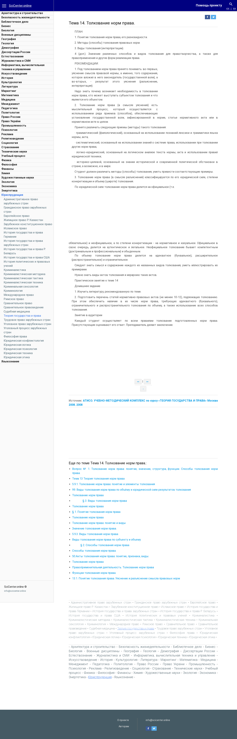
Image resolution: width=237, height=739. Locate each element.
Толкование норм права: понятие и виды (99, 523)
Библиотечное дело (14, 21)
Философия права (15, 336)
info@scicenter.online (15, 591)
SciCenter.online (20, 5)
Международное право (19, 295)
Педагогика (9, 108)
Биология (7, 30)
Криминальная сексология (21, 286)
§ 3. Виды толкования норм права (99, 500)
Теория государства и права (22, 315)
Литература (9, 86)
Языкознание (10, 361)
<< (227, 8)
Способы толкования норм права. (94, 550)
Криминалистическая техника (23, 282)
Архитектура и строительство (22, 13)
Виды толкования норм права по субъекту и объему (106, 539)
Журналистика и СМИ (16, 60)
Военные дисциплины (16, 34)
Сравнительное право (18, 303)
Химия (5, 173)
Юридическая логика (17, 344)
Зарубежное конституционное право (28, 224)
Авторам (124, 726)
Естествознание (12, 56)
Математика (10, 95)
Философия (9, 164)
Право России (10, 117)
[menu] (4, 5)
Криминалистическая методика (24, 274)
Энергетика (9, 190)
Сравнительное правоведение (24, 307)
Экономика (9, 186)
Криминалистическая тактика (23, 278)
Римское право (14, 299)
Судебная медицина (17, 311)
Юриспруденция (12, 195)
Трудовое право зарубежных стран (27, 319)
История (7, 78)
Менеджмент (10, 104)
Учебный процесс (13, 156)
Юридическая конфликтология (24, 340)
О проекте (123, 720)
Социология (9, 143)
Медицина (8, 99)
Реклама (7, 134)
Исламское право (15, 228)
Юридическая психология (20, 349)
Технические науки (14, 151)
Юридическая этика (17, 357)
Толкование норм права (88, 495)
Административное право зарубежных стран (101, 602)
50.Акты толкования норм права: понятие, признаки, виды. (110, 556)
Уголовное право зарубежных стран (27, 324)
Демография (10, 47)
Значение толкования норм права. (94, 528)
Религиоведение (12, 138)
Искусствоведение (14, 73)
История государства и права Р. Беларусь (188, 611)
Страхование (10, 147)
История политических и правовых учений (156, 615)
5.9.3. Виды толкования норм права (95, 534)
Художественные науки (17, 177)
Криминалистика (15, 270)
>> (234, 8)
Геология (7, 43)
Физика (6, 160)
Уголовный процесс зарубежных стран (137, 632)
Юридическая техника (18, 353)
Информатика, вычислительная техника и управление (174, 655)
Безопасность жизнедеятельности (25, 17)
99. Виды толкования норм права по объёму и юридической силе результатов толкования (131, 489)
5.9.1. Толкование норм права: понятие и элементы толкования (113, 484)
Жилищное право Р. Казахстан (23, 220)
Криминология (13, 290)
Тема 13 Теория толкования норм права (98, 478)
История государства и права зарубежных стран (125, 611)
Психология (9, 130)
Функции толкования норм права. (94, 573)
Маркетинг (8, 91)
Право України (10, 121)
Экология (7, 182)
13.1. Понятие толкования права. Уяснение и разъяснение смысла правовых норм (126, 578)
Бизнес (6, 26)
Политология (10, 112)
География (8, 39)
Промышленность (13, 125)
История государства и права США (27, 257)
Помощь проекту (209, 5)
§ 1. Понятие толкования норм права (96, 512)
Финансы (7, 169)
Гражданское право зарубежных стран (161, 602)
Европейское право (16, 216)
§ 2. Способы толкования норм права (100, 545)
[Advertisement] (27, 418)
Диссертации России (15, 52)
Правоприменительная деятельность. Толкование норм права (113, 567)
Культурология (11, 82)
